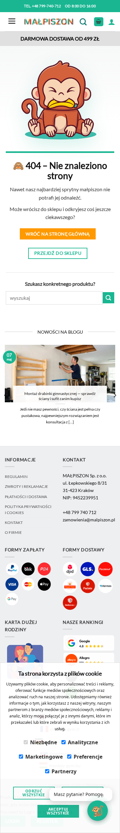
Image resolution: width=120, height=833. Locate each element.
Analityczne (83, 742)
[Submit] (108, 298)
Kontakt (14, 522)
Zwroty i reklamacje (26, 486)
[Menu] (12, 22)
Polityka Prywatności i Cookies (28, 509)
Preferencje (88, 756)
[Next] (114, 395)
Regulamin (16, 476)
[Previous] (6, 395)
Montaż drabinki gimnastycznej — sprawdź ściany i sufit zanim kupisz (60, 396)
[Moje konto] (111, 21)
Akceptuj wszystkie (58, 811)
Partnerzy (64, 771)
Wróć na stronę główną (58, 234)
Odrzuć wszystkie (33, 793)
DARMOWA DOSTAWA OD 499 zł (60, 38)
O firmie (13, 532)
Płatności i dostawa (26, 497)
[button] (80, 794)
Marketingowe (44, 756)
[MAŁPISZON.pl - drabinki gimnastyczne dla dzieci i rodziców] (49, 22)
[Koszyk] (98, 22)
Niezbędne (43, 742)
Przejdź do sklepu (57, 253)
